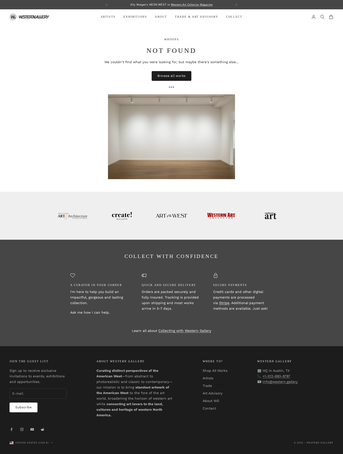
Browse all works (171, 76)
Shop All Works (215, 371)
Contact (209, 408)
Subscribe (23, 407)
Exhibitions (135, 16)
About (161, 16)
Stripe (224, 303)
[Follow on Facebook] (11, 429)
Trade (207, 386)
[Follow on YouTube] (32, 429)
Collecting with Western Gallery (184, 331)
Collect (234, 16)
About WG (211, 401)
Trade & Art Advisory (196, 16)
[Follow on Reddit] (42, 429)
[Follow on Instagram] (22, 429)
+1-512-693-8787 (276, 376)
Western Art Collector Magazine (192, 4)
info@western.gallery (280, 382)
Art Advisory (213, 393)
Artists (108, 16)
